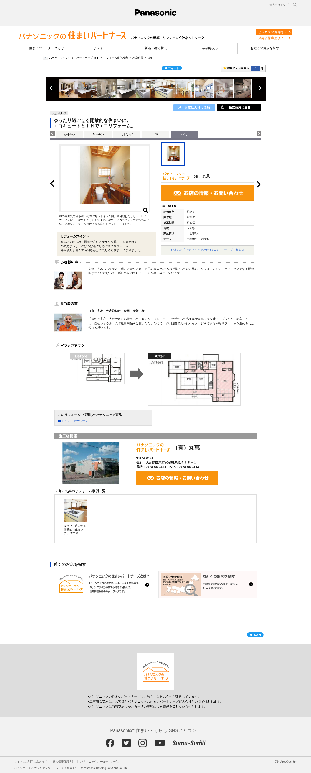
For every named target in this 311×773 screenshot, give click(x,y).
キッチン (98, 134)
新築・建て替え (156, 48)
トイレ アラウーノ (74, 420)
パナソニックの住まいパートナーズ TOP (74, 57)
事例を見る (210, 48)
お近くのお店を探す (264, 48)
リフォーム (101, 48)
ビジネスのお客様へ (272, 32)
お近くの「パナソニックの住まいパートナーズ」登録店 (208, 250)
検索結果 (137, 57)
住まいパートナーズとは (46, 48)
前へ (51, 88)
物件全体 (69, 134)
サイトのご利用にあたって (30, 762)
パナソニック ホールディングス (99, 762)
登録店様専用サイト (272, 38)
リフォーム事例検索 (115, 57)
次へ (259, 88)
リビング (127, 134)
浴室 (155, 134)
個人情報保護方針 (64, 762)
